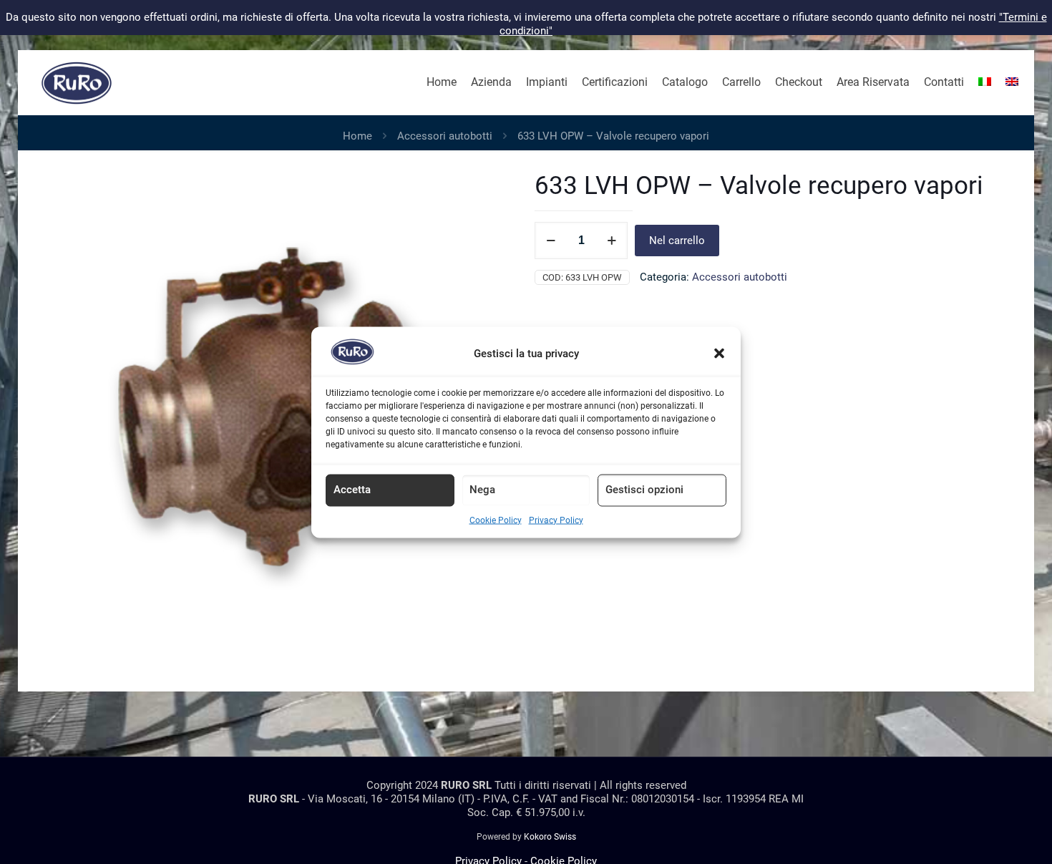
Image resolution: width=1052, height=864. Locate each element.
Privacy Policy (556, 520)
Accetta (352, 488)
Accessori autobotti (444, 136)
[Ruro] (76, 82)
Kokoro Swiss (550, 837)
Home (357, 136)
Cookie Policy (495, 520)
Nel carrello (677, 240)
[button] (719, 353)
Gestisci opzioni (644, 488)
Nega (482, 488)
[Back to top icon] (983, 835)
